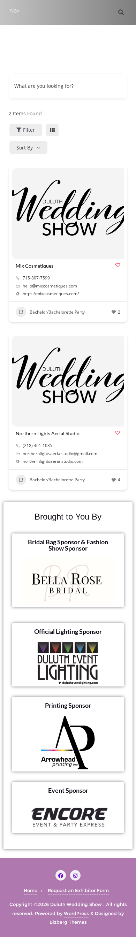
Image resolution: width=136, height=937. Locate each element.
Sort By (24, 147)
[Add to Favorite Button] (117, 265)
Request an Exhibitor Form (78, 890)
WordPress (76, 913)
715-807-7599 (36, 278)
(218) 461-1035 (37, 445)
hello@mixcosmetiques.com (50, 286)
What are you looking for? (44, 86)
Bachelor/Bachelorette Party (57, 312)
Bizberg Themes (68, 922)
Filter (29, 129)
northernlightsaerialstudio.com (53, 461)
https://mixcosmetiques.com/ (51, 293)
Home (30, 890)
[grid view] (52, 130)
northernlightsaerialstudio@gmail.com (60, 453)
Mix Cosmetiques (34, 266)
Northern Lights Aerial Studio (48, 433)
